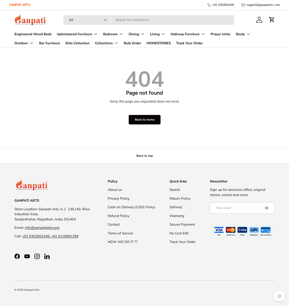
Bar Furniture (49, 43)
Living (155, 34)
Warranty (177, 216)
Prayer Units (220, 34)
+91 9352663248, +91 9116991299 (50, 236)
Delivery (176, 207)
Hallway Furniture (185, 34)
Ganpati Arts (32, 289)
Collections (104, 43)
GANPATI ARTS (19, 5)
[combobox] (148, 20)
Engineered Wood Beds (32, 34)
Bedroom (110, 34)
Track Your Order (189, 43)
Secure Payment (182, 224)
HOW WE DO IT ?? (123, 242)
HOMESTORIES (159, 43)
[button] (272, 20)
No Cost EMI (179, 233)
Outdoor (21, 43)
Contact (114, 224)
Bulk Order (132, 43)
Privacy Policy (119, 198)
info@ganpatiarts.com (42, 227)
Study (240, 34)
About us (115, 189)
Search (175, 189)
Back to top (144, 155)
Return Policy (180, 198)
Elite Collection (77, 43)
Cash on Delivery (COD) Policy (131, 207)
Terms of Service (120, 233)
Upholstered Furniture (74, 34)
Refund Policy (118, 216)
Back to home (144, 119)
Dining (134, 34)
